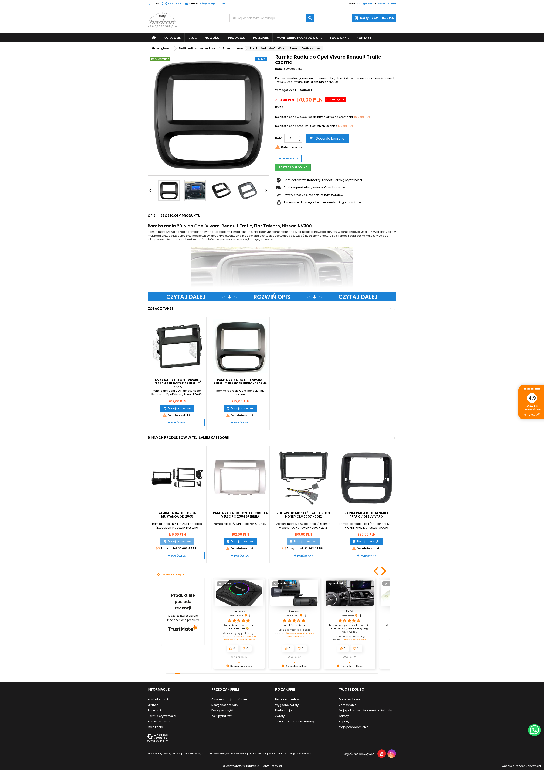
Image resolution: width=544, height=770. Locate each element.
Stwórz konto (387, 3)
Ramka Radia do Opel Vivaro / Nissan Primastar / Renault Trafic (177, 383)
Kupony (344, 721)
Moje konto (155, 727)
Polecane (261, 38)
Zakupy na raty (221, 716)
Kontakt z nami (158, 699)
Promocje (236, 38)
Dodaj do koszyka (326, 138)
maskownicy (201, 236)
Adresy (344, 716)
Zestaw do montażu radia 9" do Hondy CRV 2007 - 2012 (303, 515)
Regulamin (155, 710)
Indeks (280, 69)
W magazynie (284, 90)
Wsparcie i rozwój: (521, 766)
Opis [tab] (152, 215)
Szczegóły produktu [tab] (180, 215)
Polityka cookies (159, 721)
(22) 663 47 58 (171, 3)
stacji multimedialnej (233, 232)
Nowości (212, 38)
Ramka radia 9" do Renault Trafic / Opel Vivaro (366, 515)
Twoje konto (351, 689)
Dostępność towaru (225, 705)
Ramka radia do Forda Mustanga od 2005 (177, 515)
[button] (376, 571)
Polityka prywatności (162, 716)
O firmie (153, 705)
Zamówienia (347, 705)
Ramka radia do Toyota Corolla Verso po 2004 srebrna (240, 515)
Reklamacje (283, 710)
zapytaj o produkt (293, 167)
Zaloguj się (364, 3)
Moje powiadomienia (353, 727)
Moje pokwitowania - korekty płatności (365, 710)
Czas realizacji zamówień (229, 699)
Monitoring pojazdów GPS (299, 38)
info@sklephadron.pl (213, 3)
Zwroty (280, 716)
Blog (192, 38)
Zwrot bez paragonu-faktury (294, 721)
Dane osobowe (349, 699)
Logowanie (339, 38)
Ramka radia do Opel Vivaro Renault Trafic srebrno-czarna (240, 381)
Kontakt (364, 38)
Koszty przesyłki (222, 710)
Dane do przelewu (288, 699)
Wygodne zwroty (287, 705)
